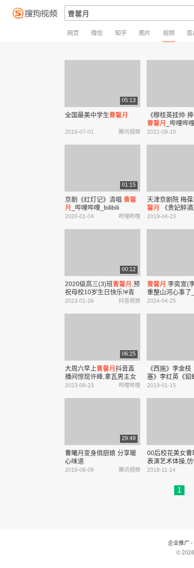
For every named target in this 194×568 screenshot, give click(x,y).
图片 (145, 32)
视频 (169, 32)
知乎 (121, 32)
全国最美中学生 (96, 114)
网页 (73, 32)
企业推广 (178, 543)
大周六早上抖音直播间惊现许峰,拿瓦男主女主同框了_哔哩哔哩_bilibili (101, 376)
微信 (97, 32)
